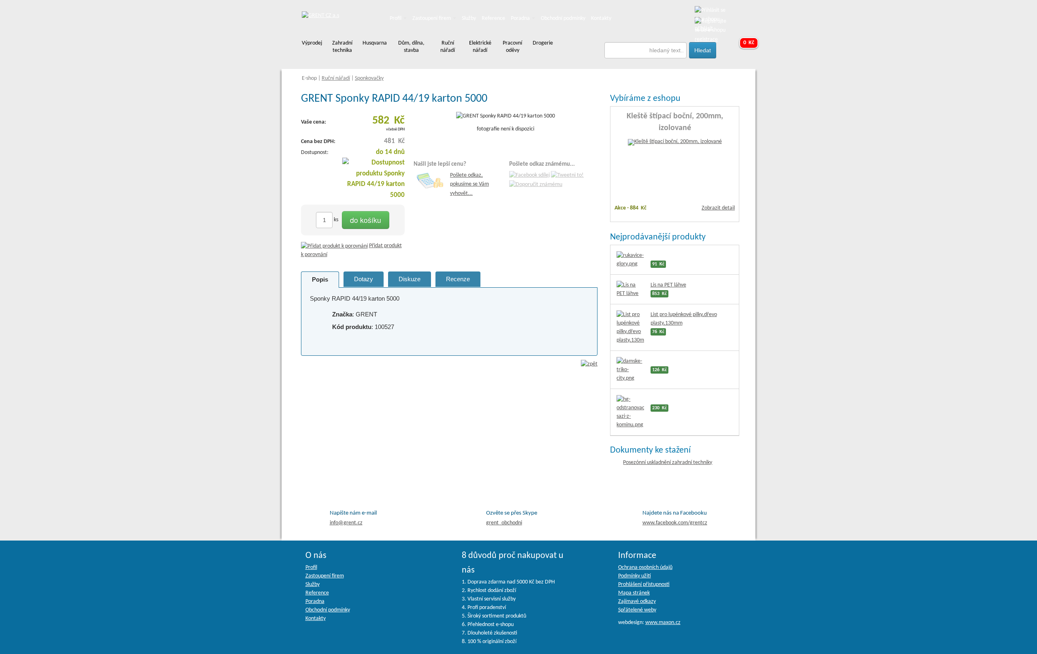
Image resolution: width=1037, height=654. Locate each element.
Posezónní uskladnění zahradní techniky (667, 463)
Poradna (521, 18)
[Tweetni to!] (567, 176)
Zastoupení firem (432, 18)
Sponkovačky (369, 78)
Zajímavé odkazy (637, 601)
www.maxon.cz (663, 623)
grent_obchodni (504, 523)
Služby (469, 18)
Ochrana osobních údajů (645, 567)
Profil (396, 18)
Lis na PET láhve (668, 285)
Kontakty (601, 18)
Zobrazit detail (718, 208)
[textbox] (645, 50)
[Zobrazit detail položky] (675, 142)
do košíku (365, 220)
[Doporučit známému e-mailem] (535, 185)
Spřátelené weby (637, 610)
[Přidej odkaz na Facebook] (529, 176)
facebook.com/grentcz (674, 523)
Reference (493, 18)
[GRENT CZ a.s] (320, 16)
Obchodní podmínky (563, 18)
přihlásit (704, 29)
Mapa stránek (634, 593)
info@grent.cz (346, 523)
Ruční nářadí (336, 78)
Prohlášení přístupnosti (644, 584)
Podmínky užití (634, 576)
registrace (706, 39)
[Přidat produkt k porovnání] (334, 246)
